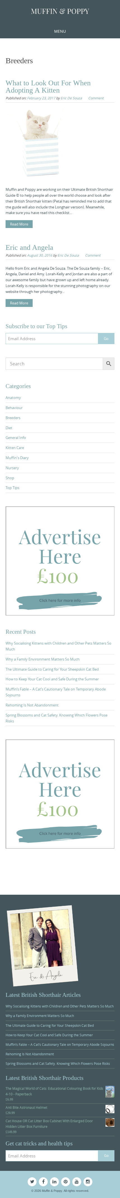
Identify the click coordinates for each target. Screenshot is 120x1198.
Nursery (12, 467)
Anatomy (13, 397)
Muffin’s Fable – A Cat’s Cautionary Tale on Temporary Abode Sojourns (60, 1044)
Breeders (13, 417)
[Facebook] (43, 1181)
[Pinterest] (65, 1181)
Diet (9, 427)
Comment (96, 98)
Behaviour (14, 407)
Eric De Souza (71, 98)
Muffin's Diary (17, 457)
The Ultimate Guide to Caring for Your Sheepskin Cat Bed (52, 669)
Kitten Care (15, 447)
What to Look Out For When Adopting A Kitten (48, 86)
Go (106, 338)
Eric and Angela (29, 247)
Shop (10, 477)
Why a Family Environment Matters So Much (43, 659)
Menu (60, 31)
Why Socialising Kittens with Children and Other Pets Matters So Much (60, 1006)
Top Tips (12, 487)
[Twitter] (32, 1181)
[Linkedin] (54, 1181)
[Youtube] (76, 1181)
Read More (19, 224)
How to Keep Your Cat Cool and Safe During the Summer (52, 679)
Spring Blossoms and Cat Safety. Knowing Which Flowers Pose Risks (58, 1063)
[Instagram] (87, 1181)
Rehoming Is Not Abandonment (32, 705)
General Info (16, 437)
